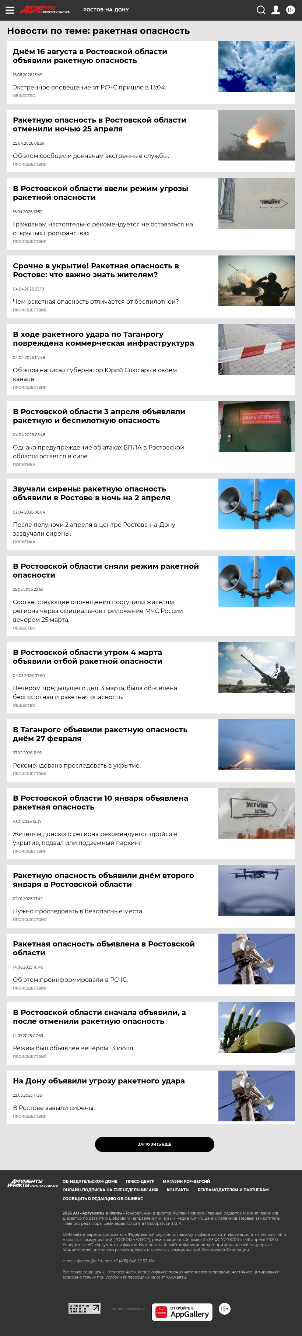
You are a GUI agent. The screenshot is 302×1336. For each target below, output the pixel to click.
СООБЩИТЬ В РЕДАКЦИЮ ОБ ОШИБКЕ (103, 1198)
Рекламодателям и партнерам (233, 1190)
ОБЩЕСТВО (24, 96)
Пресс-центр (140, 1181)
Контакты (178, 1190)
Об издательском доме (90, 1181)
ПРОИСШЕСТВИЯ (29, 164)
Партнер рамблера (126, 1308)
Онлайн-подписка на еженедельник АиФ (110, 1190)
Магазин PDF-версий (186, 1181)
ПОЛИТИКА (24, 465)
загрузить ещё (154, 1144)
